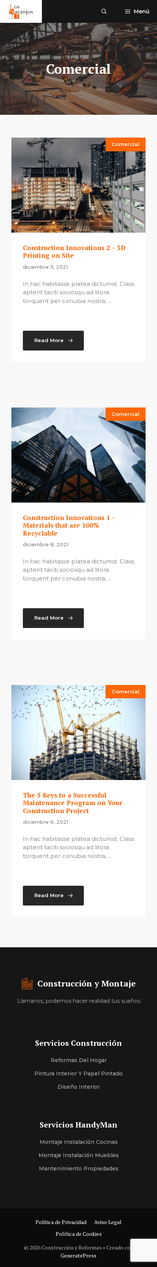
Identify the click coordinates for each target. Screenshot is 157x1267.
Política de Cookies (79, 1233)
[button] (104, 11)
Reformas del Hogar (79, 1060)
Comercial (125, 144)
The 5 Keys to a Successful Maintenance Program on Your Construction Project (72, 803)
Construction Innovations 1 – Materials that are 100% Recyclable (69, 525)
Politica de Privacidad (61, 1222)
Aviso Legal (108, 1222)
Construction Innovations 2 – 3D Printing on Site (74, 251)
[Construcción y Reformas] (21, 11)
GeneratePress (78, 1255)
